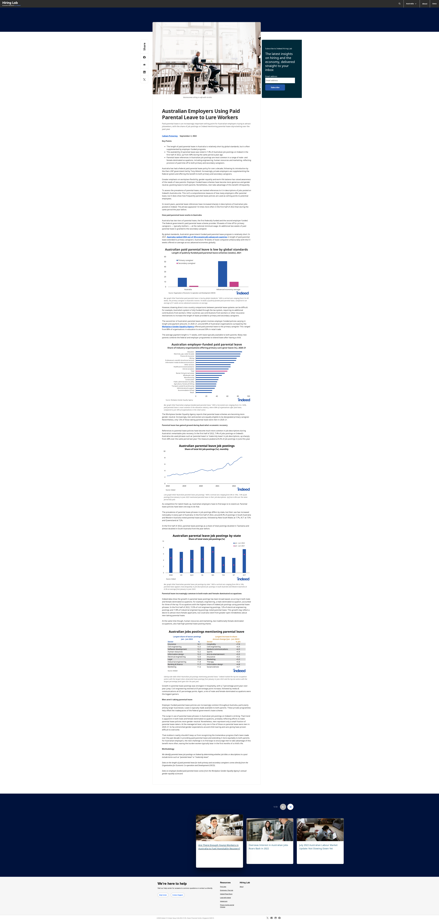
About (424, 4)
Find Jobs (223, 887)
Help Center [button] (163, 895)
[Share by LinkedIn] (144, 72)
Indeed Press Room (226, 894)
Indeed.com (223, 901)
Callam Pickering (170, 136)
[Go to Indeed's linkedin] (275, 918)
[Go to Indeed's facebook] (272, 918)
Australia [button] (410, 3)
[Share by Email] (144, 64)
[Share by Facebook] (144, 57)
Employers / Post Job (226, 890)
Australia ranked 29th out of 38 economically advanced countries (197, 237)
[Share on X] (144, 79)
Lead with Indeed (225, 897)
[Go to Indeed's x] (267, 918)
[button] (290, 807)
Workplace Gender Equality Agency (178, 326)
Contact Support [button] (177, 895)
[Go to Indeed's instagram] (279, 918)
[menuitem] (55, 4)
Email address (271, 76)
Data (434, 4)
